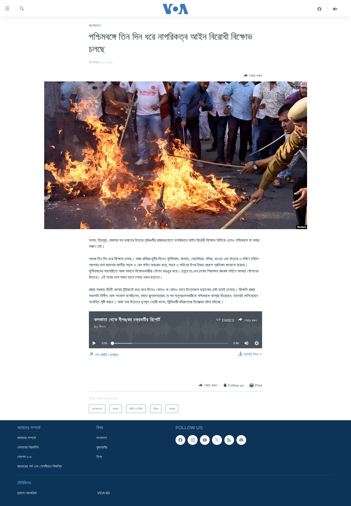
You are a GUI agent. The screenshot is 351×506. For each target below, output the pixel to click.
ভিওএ (102, 326)
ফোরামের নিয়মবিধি (28, 447)
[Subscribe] (241, 440)
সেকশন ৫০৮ (24, 457)
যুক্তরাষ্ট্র (101, 447)
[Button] (253, 75)
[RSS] (229, 440)
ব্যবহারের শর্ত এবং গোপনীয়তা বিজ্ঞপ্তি (39, 466)
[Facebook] (319, 9)
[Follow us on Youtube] (205, 440)
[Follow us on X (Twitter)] (217, 440)
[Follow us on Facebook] (180, 440)
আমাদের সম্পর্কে (26, 438)
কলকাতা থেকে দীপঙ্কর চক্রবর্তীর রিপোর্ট (127, 319)
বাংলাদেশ (94, 25)
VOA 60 (103, 493)
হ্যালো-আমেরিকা (27, 493)
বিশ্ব (99, 457)
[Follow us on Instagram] (192, 440)
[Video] (335, 9)
